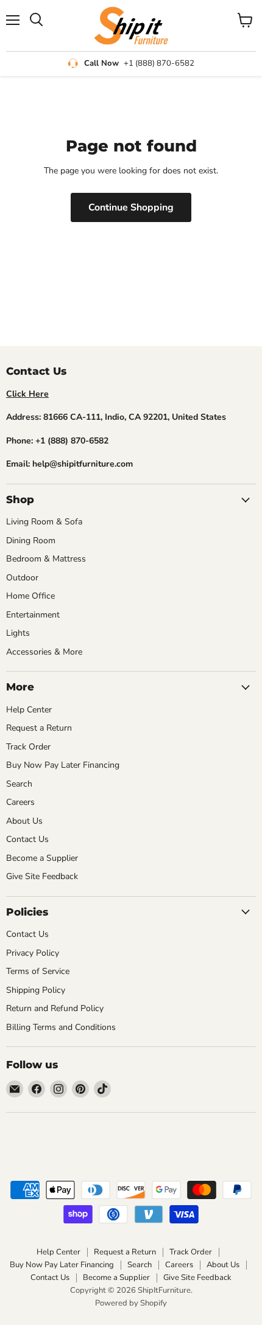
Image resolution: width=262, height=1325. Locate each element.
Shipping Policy (35, 990)
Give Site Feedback (42, 876)
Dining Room (30, 540)
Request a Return (39, 728)
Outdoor (22, 577)
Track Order (28, 747)
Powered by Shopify (131, 1303)
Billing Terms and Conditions (61, 1027)
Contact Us (27, 839)
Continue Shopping (131, 207)
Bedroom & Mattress (46, 559)
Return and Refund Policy (55, 1008)
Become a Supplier (42, 858)
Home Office (30, 596)
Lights (18, 633)
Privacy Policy (32, 953)
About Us (24, 821)
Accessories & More (44, 652)
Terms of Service (37, 971)
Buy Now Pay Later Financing (62, 765)
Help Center (29, 709)
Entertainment (33, 615)
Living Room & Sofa (44, 521)
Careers (20, 802)
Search (19, 784)
